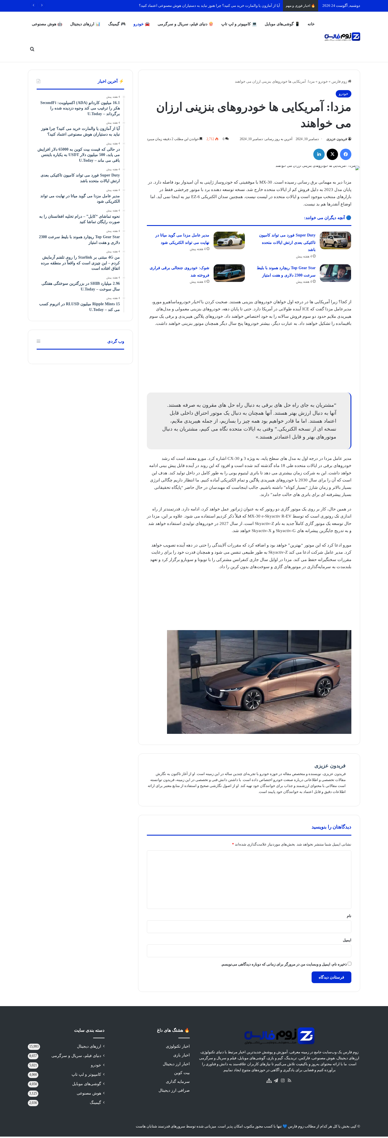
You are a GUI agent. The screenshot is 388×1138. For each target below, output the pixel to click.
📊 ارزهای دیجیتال (85, 24)
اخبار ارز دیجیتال (176, 1064)
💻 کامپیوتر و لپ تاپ (239, 24)
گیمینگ (95, 1102)
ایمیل (347, 940)
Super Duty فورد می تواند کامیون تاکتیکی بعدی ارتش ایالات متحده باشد (287, 242)
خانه (311, 24)
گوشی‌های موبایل (86, 1084)
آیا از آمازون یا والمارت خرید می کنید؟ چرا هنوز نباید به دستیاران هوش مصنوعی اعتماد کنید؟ (209, 5)
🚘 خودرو (141, 24)
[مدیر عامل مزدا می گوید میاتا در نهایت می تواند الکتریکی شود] (229, 240)
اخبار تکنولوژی (178, 1046)
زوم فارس (339, 81)
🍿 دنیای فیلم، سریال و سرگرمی (185, 24)
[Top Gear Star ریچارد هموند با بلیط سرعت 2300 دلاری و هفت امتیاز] (335, 273)
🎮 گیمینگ (117, 24)
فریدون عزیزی (336, 139)
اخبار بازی (181, 1055)
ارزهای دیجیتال (89, 1046)
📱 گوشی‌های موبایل (282, 24)
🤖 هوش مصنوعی (47, 24)
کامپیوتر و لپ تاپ (86, 1074)
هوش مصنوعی (89, 1093)
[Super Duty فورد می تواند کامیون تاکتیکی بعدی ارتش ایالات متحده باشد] (335, 240)
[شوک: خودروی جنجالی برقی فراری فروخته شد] (229, 273)
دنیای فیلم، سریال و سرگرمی (76, 1056)
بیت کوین (182, 1073)
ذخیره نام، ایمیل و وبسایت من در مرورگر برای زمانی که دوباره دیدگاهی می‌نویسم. (284, 964)
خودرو (323, 81)
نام (349, 916)
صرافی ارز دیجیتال (174, 1090)
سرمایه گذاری (178, 1081)
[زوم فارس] (342, 36)
